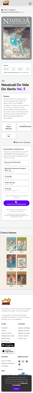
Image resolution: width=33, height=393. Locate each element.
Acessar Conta (22, 338)
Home (5, 10)
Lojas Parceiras (5, 338)
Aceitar (16, 389)
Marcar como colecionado (23, 142)
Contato (3, 330)
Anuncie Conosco (6, 333)
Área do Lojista (5, 341)
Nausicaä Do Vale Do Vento (10, 12)
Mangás (12, 10)
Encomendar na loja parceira (14, 149)
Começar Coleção (23, 336)
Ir (13, 69)
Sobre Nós (4, 328)
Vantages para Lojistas (7, 336)
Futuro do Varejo (6, 360)
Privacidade (4, 366)
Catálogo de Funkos (24, 330)
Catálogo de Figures (24, 333)
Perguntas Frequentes (7, 363)
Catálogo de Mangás (24, 328)
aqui (28, 72)
